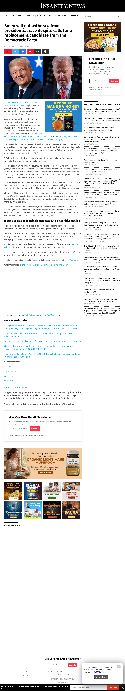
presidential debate (13, 398)
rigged (26, 398)
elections (39, 395)
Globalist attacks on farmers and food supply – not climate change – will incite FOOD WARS (102, 119)
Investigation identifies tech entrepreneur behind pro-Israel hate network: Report (100, 203)
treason (41, 398)
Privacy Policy (62, 682)
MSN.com (8, 376)
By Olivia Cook (97, 114)
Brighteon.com (9, 381)
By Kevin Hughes (98, 274)
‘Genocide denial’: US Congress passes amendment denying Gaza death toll (99, 129)
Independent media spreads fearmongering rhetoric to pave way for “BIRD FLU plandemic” (102, 258)
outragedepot (61, 16)
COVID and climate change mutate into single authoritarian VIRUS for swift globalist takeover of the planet (101, 213)
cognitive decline (73, 392)
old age (73, 395)
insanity (74, 16)
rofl (6, 16)
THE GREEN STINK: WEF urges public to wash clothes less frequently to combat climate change (101, 248)
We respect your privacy (50, 676)
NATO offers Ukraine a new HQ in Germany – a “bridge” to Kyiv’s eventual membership (102, 300)
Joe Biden (56, 395)
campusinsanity (44, 16)
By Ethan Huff (97, 144)
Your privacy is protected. (16, 435)
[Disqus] (43, 559)
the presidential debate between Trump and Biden (45, 265)
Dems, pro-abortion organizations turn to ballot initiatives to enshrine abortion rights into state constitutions (101, 225)
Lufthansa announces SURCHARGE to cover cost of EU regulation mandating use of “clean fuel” (102, 269)
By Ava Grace (97, 230)
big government (26, 392)
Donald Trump (27, 395)
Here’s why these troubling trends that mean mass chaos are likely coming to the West (101, 193)
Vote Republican (53, 398)
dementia (16, 395)
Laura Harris (24, 46)
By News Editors (98, 132)
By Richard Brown (98, 241)
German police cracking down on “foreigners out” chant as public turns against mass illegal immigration (102, 280)
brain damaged (41, 392)
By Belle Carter (97, 123)
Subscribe (113, 688)
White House (67, 398)
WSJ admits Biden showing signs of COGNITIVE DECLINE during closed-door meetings (42, 341)
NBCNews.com (10, 371)
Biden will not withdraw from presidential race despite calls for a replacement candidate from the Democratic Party (102, 151)
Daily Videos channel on (41, 315)
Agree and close (101, 677)
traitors (33, 398)
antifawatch (17, 16)
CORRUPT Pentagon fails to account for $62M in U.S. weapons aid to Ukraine (101, 170)
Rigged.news (72, 260)
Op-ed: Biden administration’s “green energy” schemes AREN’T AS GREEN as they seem (102, 110)
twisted (30, 16)
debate (7, 395)
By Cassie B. (96, 285)
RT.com (7, 366)
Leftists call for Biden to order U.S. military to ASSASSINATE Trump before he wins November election (102, 139)
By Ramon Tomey (98, 165)
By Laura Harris (97, 155)
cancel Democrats (57, 392)
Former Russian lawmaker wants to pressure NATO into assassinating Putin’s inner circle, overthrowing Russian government (101, 236)
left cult (65, 395)
